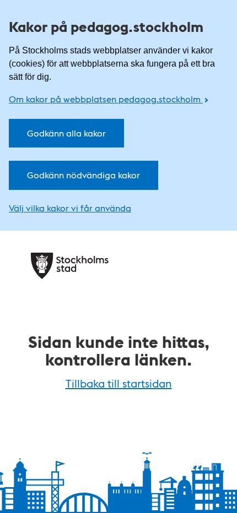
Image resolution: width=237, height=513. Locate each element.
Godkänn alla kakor (66, 133)
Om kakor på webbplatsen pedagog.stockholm (106, 99)
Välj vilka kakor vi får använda (70, 208)
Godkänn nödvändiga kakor (83, 175)
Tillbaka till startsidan (119, 383)
